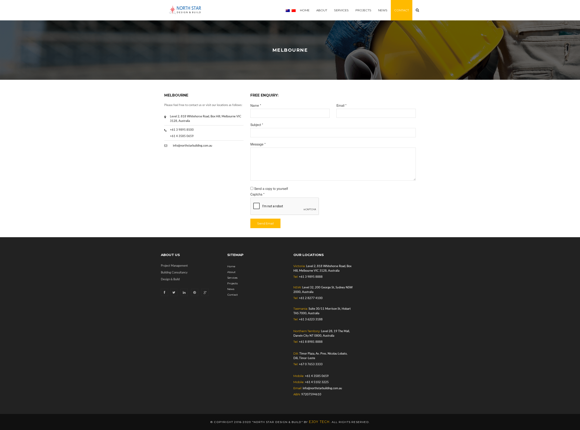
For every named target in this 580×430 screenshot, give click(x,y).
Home (304, 10)
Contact (401, 10)
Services (341, 10)
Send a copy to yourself (271, 188)
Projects (363, 10)
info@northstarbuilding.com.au (192, 145)
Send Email (265, 223)
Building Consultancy (174, 272)
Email (341, 105)
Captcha (257, 194)
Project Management (174, 265)
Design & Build (170, 279)
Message (258, 144)
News (382, 10)
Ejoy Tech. (320, 422)
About (321, 10)
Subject (256, 124)
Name (255, 105)
